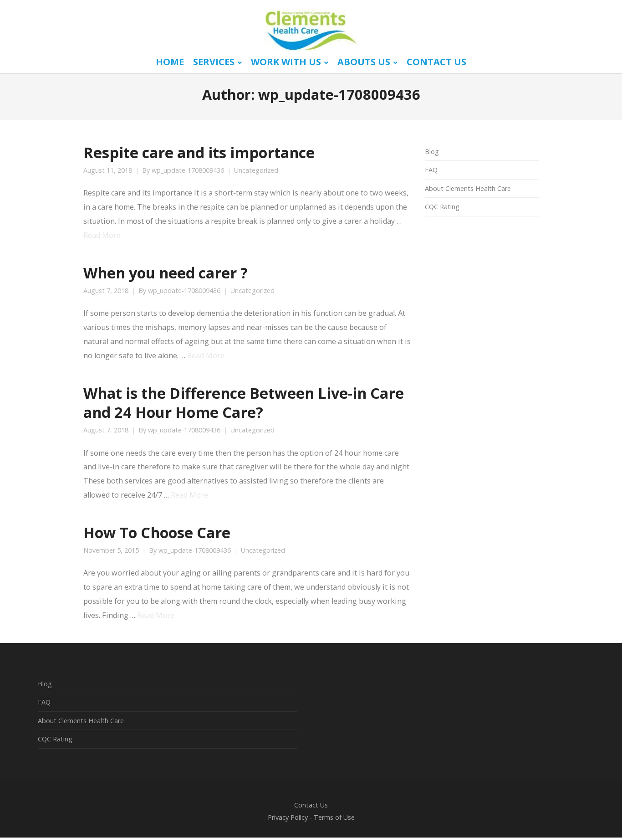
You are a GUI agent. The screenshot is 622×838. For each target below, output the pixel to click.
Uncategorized (256, 170)
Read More (102, 235)
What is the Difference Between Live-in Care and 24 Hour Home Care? (243, 402)
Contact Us (311, 805)
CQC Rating (442, 206)
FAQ (431, 169)
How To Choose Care (156, 532)
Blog (432, 151)
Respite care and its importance (199, 152)
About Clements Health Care (468, 188)
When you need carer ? (165, 272)
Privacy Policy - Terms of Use (311, 817)
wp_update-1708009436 (188, 170)
